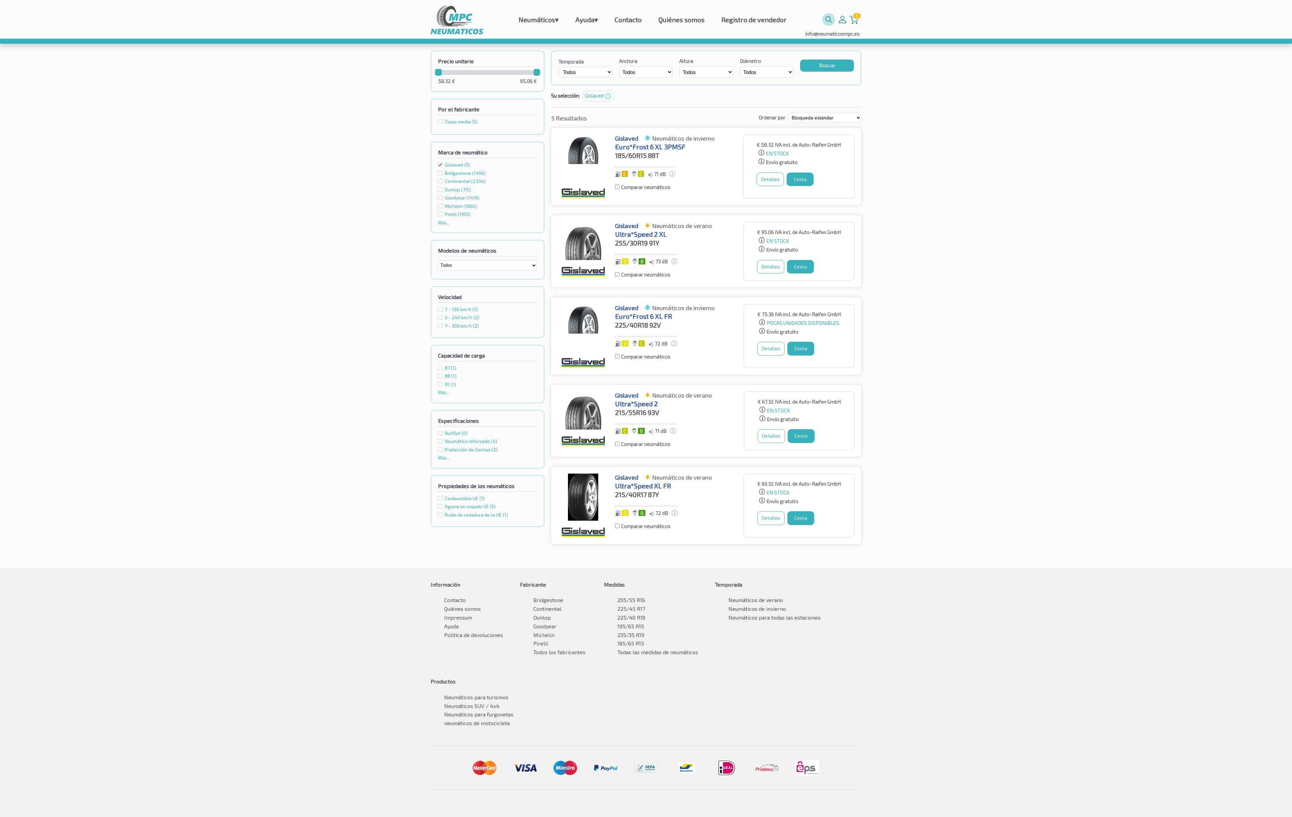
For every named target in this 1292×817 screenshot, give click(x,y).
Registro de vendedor (754, 19)
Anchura (628, 61)
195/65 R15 (630, 626)
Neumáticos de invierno (757, 608)
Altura (686, 61)
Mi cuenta (842, 19)
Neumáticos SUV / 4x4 (471, 706)
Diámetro (750, 61)
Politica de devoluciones (473, 635)
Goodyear (545, 626)
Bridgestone (548, 600)
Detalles (770, 179)
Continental (547, 608)
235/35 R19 (630, 635)
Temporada (571, 62)
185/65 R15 (630, 643)
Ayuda (586, 19)
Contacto (628, 19)
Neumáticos (538, 19)
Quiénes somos (681, 19)
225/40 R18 (631, 617)
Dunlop (542, 617)
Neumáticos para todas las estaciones (774, 617)
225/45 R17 (631, 608)
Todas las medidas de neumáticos (657, 652)
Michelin (543, 635)
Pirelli (540, 643)
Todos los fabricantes (559, 652)
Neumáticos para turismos (476, 697)
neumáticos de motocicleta (477, 723)
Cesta (800, 179)
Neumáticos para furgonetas (478, 714)
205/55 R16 (631, 600)
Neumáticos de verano (755, 600)
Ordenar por (772, 117)
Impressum (458, 617)
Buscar (827, 65)
